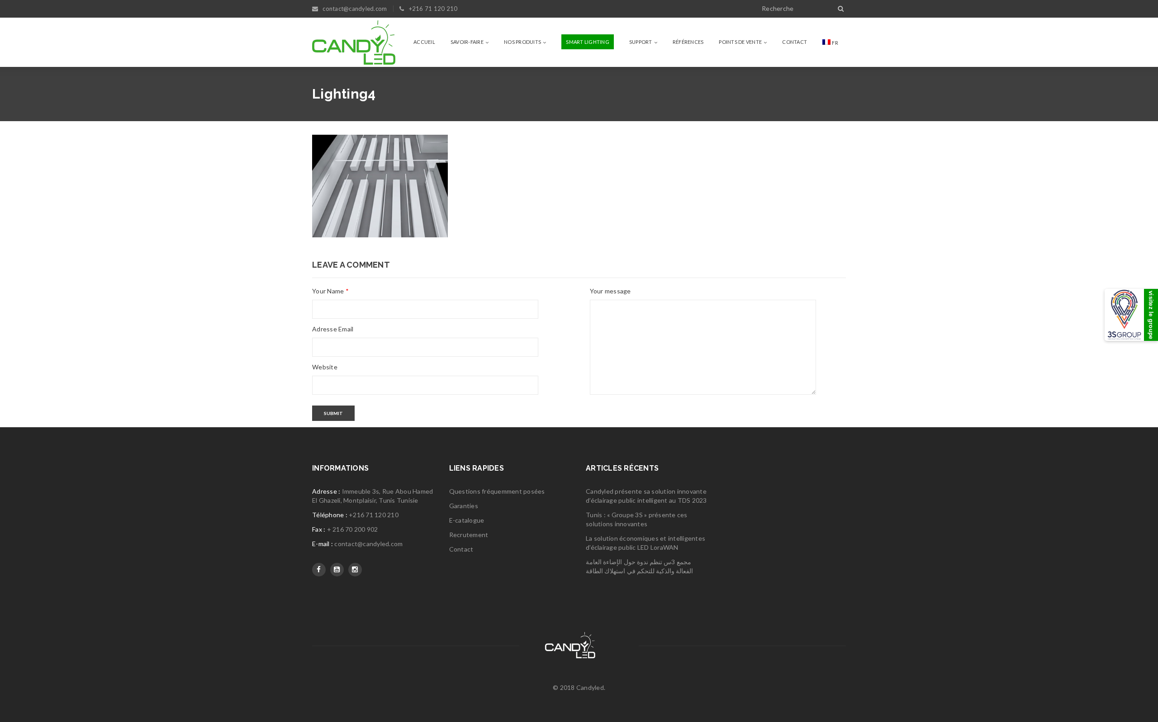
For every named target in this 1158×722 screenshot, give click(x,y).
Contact (461, 549)
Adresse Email (332, 329)
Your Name (330, 291)
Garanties (463, 506)
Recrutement (469, 534)
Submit (333, 413)
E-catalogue (466, 520)
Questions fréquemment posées (497, 491)
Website (324, 367)
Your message (610, 291)
